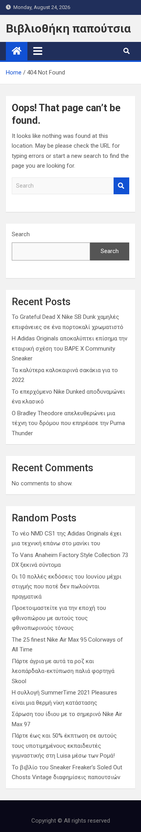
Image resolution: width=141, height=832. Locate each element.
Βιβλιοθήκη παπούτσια (68, 28)
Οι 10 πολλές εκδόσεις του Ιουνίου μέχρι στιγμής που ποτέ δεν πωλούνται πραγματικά (66, 586)
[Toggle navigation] (37, 51)
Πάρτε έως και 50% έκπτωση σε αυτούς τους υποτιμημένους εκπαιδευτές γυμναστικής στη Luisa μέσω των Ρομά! (64, 745)
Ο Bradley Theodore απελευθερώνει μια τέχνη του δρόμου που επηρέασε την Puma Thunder (68, 423)
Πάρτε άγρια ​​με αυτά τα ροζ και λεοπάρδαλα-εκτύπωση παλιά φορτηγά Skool (63, 671)
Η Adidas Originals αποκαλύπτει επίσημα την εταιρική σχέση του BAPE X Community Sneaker (69, 348)
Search (121, 185)
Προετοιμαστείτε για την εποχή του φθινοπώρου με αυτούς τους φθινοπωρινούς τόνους (59, 617)
